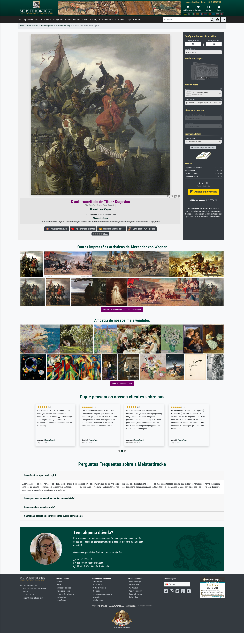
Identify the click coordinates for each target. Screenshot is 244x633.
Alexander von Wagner (64, 26)
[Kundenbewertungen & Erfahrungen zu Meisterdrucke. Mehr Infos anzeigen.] (212, 587)
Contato (136, 19)
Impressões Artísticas (32, 19)
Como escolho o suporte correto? (39, 507)
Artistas (47, 19)
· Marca (58, 585)
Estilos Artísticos (72, 19)
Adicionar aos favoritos (84, 229)
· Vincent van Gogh (134, 582)
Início (22, 26)
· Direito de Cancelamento (65, 594)
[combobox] (203, 52)
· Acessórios (96, 597)
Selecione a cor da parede (113, 229)
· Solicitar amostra (98, 600)
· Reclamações (61, 597)
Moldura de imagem (91, 19)
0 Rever (105, 234)
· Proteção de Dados (63, 591)
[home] (20, 19)
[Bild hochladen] (223, 19)
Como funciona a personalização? (40, 475)
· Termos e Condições (63, 588)
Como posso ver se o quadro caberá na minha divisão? (49, 498)
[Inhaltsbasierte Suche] (217, 19)
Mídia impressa (109, 19)
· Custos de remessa (99, 588)
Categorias (58, 19)
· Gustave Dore (133, 597)
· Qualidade (96, 591)
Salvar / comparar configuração (204, 147)
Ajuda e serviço (124, 19)
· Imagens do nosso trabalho (102, 594)
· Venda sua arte (97, 585)
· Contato (59, 582)
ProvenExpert (46, 440)
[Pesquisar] (212, 19)
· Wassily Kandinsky (135, 591)
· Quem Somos (61, 600)
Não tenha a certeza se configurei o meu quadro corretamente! (53, 515)
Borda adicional (190, 49)
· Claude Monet (133, 585)
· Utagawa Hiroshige (135, 594)
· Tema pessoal (97, 582)
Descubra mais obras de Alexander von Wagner (122, 309)
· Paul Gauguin (133, 588)
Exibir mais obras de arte (122, 383)
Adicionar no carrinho (205, 191)
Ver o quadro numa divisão (143, 229)
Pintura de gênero (47, 26)
